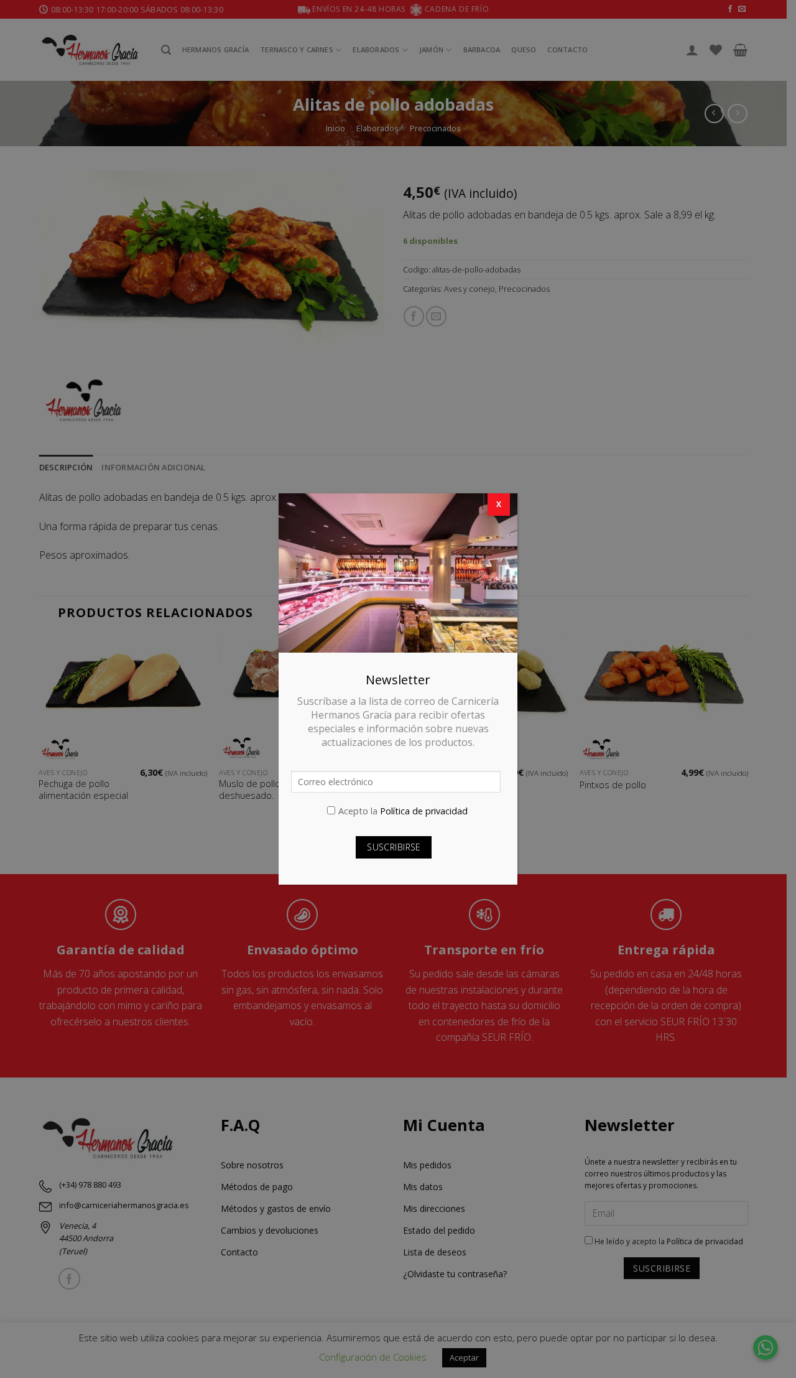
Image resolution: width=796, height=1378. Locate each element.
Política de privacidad (424, 811)
